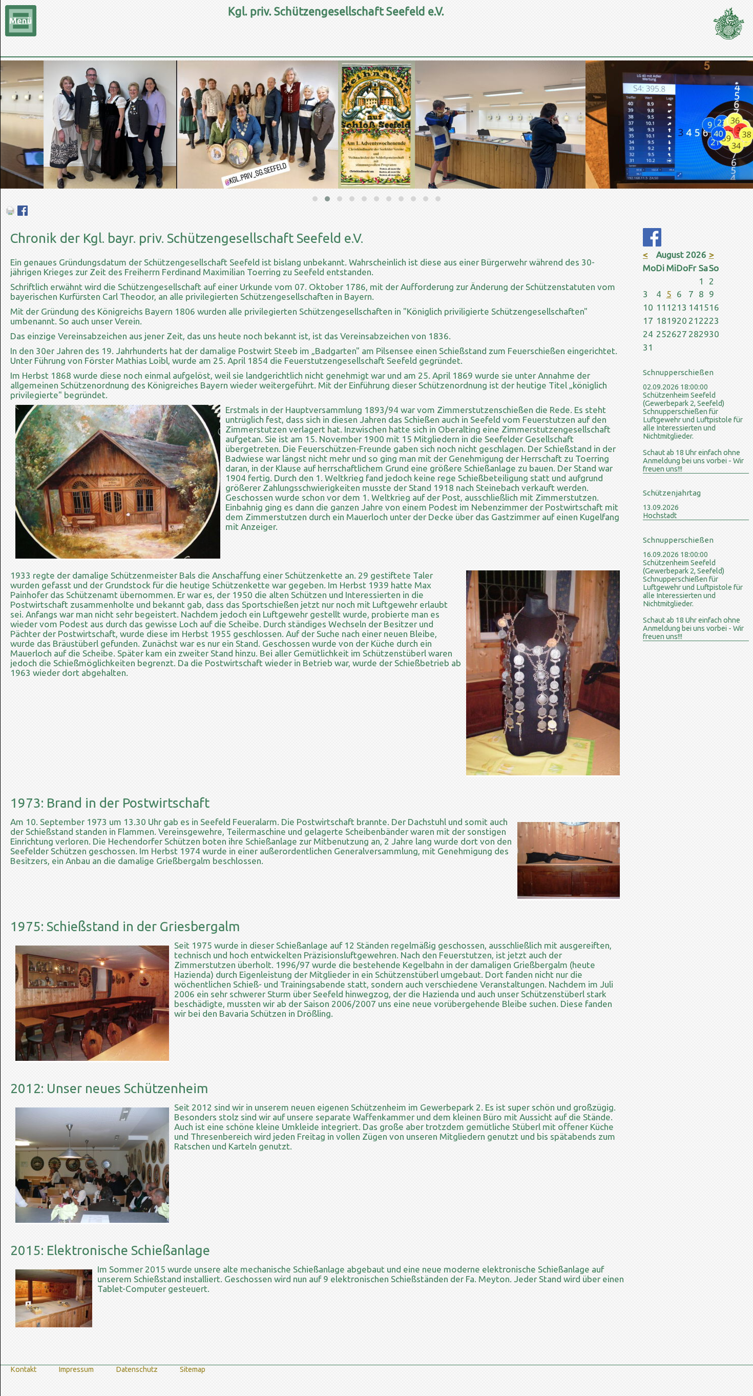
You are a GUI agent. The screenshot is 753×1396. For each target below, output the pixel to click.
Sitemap (192, 1369)
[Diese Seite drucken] (10, 212)
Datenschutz (137, 1369)
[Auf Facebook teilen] (22, 212)
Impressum (76, 1369)
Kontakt (23, 1369)
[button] (315, 199)
